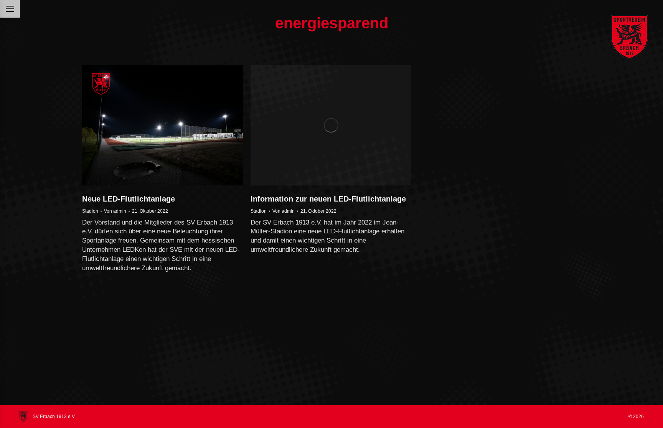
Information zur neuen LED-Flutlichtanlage (328, 199)
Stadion (90, 211)
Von (115, 211)
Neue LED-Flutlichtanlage (128, 199)
